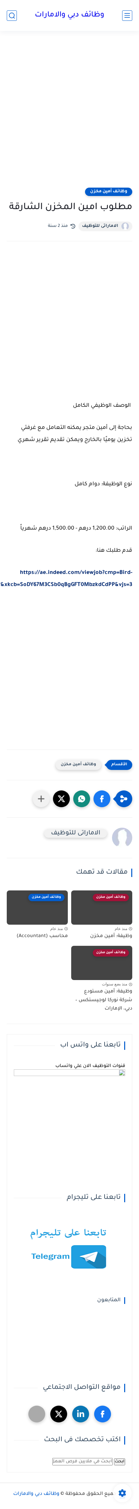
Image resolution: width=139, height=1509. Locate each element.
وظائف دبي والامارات (69, 15)
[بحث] (12, 15)
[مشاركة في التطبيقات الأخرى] (41, 798)
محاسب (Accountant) (42, 936)
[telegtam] (36, 1414)
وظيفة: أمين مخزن (111, 936)
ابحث (119, 1461)
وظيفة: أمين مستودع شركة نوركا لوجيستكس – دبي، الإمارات (103, 1000)
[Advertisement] (69, 113)
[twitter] (58, 1414)
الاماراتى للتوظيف (100, 226)
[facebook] (102, 1414)
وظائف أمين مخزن (108, 191)
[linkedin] (80, 1414)
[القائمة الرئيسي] (127, 15)
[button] (101, 798)
